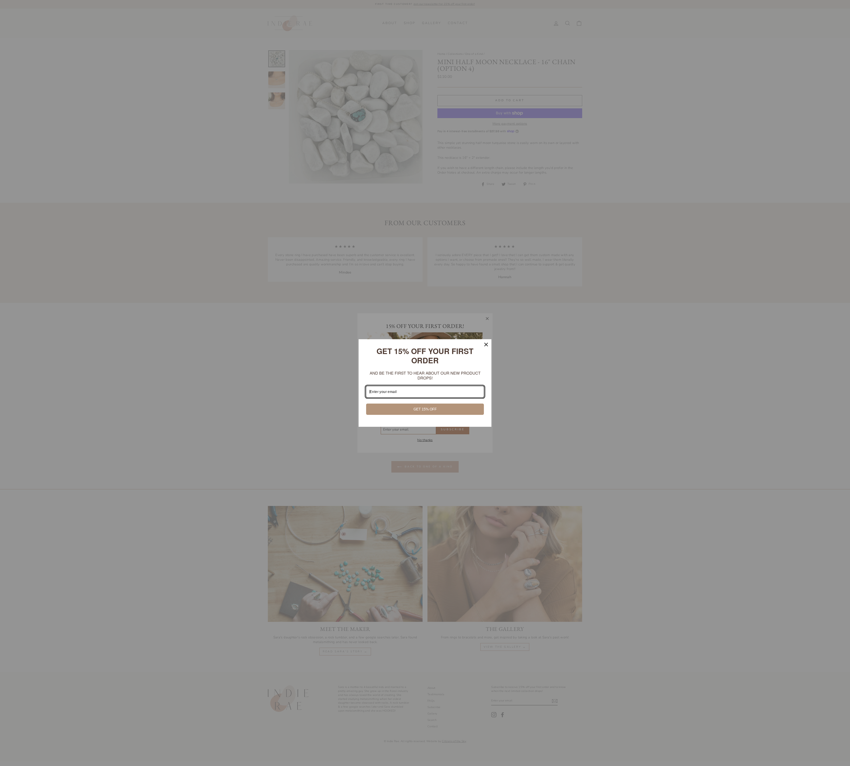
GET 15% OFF (425, 409)
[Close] (486, 344)
